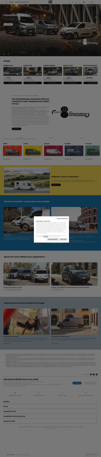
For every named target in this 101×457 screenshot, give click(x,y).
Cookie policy (46, 236)
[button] (62, 218)
